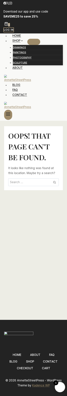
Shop (30, 361)
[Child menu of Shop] (33, 42)
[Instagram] (10, 3)
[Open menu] (8, 115)
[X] (7, 3)
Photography (22, 57)
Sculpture (20, 62)
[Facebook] (4, 3)
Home (16, 36)
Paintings (19, 52)
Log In (9, 29)
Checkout (25, 368)
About (17, 67)
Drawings (19, 47)
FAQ (15, 90)
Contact (19, 95)
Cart (46, 368)
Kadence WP (41, 385)
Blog (16, 85)
